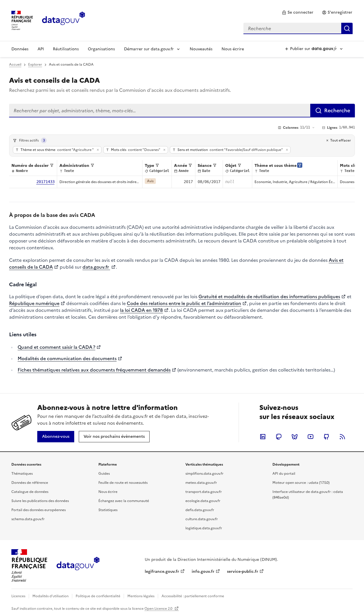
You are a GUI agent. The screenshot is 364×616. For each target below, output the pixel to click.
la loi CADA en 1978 (141, 310)
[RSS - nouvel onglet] (342, 436)
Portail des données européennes (38, 510)
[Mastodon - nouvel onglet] (278, 436)
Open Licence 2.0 (158, 608)
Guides (104, 473)
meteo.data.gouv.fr (201, 482)
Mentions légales (140, 596)
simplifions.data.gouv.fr (204, 473)
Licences (18, 596)
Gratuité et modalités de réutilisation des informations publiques (269, 296)
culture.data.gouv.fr (201, 519)
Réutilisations (66, 49)
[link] (297, 12)
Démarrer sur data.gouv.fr (149, 49)
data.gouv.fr (96, 267)
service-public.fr (242, 571)
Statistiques (107, 510)
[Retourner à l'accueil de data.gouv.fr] (63, 19)
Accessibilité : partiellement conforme (193, 596)
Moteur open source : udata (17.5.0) (301, 482)
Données (19, 49)
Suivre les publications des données (40, 500)
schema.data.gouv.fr (28, 519)
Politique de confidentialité (98, 596)
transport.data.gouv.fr (203, 491)
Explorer (35, 64)
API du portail (283, 473)
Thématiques (22, 473)
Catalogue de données (29, 491)
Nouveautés (201, 49)
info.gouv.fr (203, 571)
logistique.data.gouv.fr (203, 528)
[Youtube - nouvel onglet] (310, 436)
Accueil (15, 64)
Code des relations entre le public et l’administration (184, 303)
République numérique (34, 303)
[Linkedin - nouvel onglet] (262, 436)
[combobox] (298, 28)
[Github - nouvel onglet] (326, 436)
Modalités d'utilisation (50, 596)
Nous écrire (233, 49)
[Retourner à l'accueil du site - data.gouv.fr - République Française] (78, 566)
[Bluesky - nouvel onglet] (294, 436)
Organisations (101, 49)
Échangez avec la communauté (123, 500)
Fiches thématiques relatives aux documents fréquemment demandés (94, 369)
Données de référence (29, 482)
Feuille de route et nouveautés (123, 482)
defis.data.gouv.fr (199, 510)
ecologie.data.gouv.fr (202, 500)
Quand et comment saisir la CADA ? (56, 347)
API (41, 49)
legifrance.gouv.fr (162, 571)
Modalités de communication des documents (67, 358)
